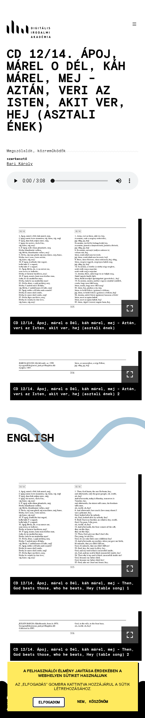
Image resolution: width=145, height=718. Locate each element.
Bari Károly (20, 164)
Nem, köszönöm (92, 701)
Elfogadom (49, 701)
